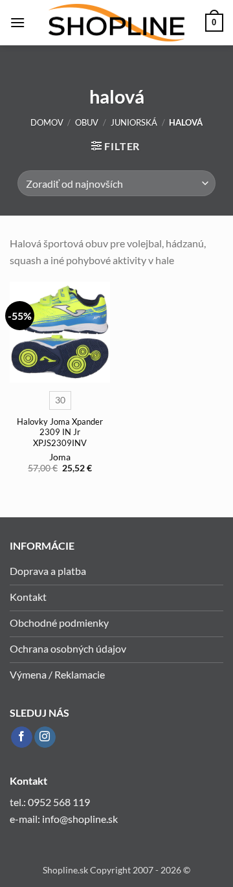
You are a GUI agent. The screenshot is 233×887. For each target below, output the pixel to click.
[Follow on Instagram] (45, 737)
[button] (17, 22)
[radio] (60, 400)
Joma (60, 457)
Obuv (86, 122)
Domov (46, 122)
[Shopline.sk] (116, 23)
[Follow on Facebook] (21, 737)
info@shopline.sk (81, 819)
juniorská (134, 122)
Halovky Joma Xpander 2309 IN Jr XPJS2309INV (60, 432)
